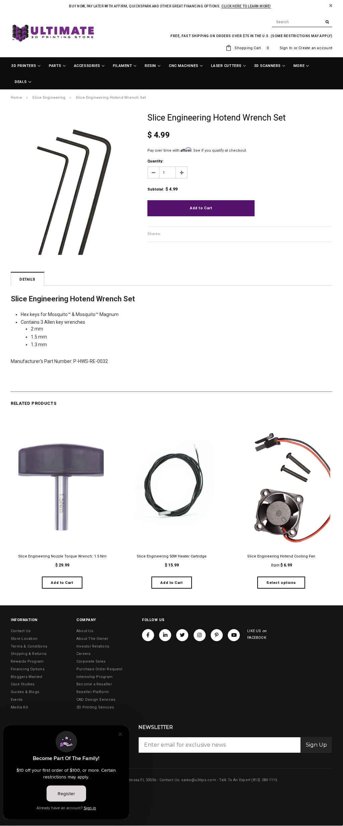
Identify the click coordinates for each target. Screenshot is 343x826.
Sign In (286, 48)
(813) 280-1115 (264, 780)
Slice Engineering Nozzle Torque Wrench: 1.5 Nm (62, 556)
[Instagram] (200, 635)
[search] (302, 22)
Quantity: (155, 161)
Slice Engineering (48, 97)
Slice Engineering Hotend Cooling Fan (281, 556)
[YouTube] (234, 635)
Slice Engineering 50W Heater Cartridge (172, 556)
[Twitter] (182, 635)
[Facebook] (148, 635)
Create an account (315, 48)
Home (16, 97)
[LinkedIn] (165, 635)
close (330, 5)
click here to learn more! (246, 6)
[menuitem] (26, 66)
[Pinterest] (217, 635)
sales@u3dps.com (198, 780)
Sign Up (316, 745)
